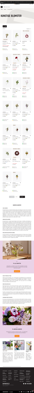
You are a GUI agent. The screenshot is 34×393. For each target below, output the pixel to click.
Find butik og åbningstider (10, 373)
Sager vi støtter (22, 381)
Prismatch (9, 375)
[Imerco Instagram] (25, 383)
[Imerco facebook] (23, 383)
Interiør (5, 9)
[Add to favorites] (11, 41)
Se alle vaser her (17, 271)
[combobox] (17, 196)
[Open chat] (2, 7)
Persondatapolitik (22, 375)
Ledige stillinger (16, 376)
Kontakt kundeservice (4, 373)
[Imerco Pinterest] (29, 383)
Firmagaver (15, 372)
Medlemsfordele (28, 376)
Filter (4, 26)
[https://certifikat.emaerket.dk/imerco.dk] (30, 391)
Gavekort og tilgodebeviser (4, 379)
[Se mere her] (17, 315)
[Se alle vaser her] (17, 250)
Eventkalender (28, 381)
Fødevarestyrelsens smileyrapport (22, 379)
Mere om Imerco (16, 379)
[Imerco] (12, 383)
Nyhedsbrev (27, 379)
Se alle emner (4, 381)
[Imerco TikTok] (27, 383)
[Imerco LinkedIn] (30, 383)
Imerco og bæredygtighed (22, 373)
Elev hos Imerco (16, 374)
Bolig (2, 9)
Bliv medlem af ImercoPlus (28, 374)
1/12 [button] (16, 196)
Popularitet (28, 28)
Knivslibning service (10, 379)
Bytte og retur (4, 375)
